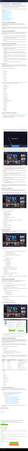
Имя (1, 409)
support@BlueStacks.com (19, 392)
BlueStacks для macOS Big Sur (14, 444)
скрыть (6, 10)
